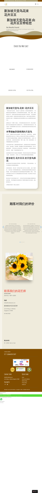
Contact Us (24, 384)
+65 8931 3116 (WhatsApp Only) (9, 0)
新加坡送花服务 (7, 293)
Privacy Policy (24, 382)
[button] (40, 227)
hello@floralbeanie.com (8, 377)
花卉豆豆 (18, 126)
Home (23, 377)
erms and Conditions (26, 379)
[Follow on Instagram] (7, 384)
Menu (38, 4)
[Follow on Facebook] (5, 384)
